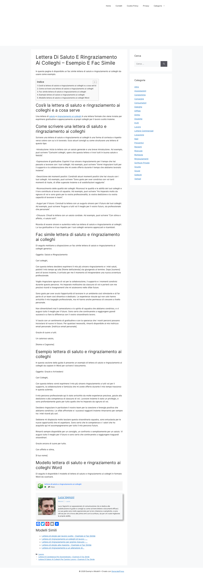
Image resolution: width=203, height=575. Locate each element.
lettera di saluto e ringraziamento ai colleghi (63, 484)
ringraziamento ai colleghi (69, 116)
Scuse (137, 171)
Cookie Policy (132, 6)
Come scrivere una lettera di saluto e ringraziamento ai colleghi (66, 89)
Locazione (139, 135)
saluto (52, 116)
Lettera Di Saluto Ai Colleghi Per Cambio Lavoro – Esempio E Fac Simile (66, 559)
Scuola (137, 167)
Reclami (138, 147)
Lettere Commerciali (143, 131)
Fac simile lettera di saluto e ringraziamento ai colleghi (62, 92)
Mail (136, 139)
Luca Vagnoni (66, 497)
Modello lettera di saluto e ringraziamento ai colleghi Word (64, 98)
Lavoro (41, 554)
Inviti (136, 123)
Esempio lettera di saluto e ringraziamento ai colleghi (62, 95)
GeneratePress (117, 571)
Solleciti (138, 175)
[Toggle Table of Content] (93, 82)
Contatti (119, 6)
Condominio (140, 95)
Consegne (139, 99)
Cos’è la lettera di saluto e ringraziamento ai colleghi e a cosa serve (67, 85)
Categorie (158, 6)
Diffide (137, 111)
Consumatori (140, 103)
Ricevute (138, 151)
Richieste (138, 155)
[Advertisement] (101, 29)
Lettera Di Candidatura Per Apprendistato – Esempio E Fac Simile (63, 557)
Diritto (137, 115)
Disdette (138, 119)
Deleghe (138, 107)
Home (108, 6)
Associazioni (140, 91)
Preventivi (139, 143)
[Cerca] (164, 64)
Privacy (146, 6)
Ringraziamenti (141, 159)
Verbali (137, 179)
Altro (136, 87)
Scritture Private (142, 163)
